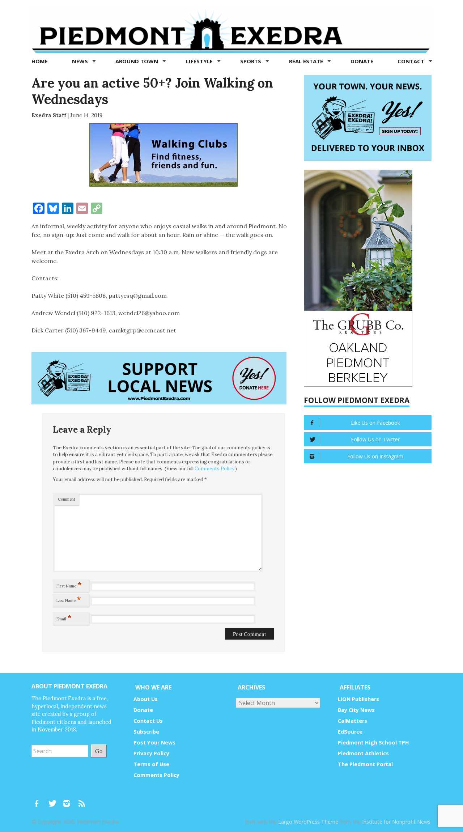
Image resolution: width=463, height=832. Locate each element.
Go (98, 751)
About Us (145, 699)
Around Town (137, 61)
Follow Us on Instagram (375, 456)
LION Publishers (358, 699)
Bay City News (356, 709)
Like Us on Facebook (375, 422)
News (80, 61)
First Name (69, 585)
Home (39, 61)
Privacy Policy (151, 753)
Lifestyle (200, 61)
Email (64, 617)
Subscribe (146, 731)
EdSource (350, 731)
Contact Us (148, 720)
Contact (412, 61)
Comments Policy (214, 469)
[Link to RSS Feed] (82, 800)
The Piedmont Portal (365, 764)
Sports (251, 61)
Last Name (68, 599)
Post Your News (154, 742)
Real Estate (306, 61)
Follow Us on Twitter (375, 439)
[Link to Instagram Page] (69, 800)
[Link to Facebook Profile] (39, 800)
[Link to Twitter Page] (54, 800)
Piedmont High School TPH (373, 742)
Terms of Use (151, 764)
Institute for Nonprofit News (396, 821)
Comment (66, 499)
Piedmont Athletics (363, 753)
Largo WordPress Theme (308, 821)
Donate (362, 61)
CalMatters (352, 720)
